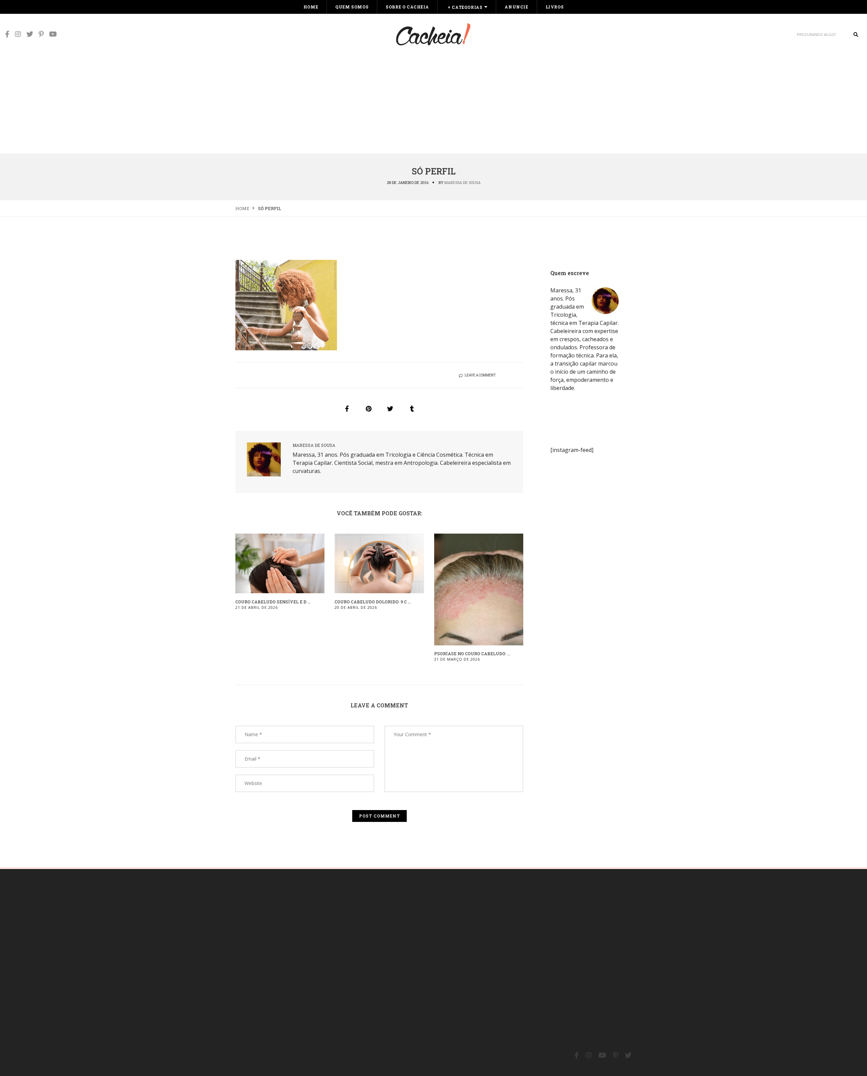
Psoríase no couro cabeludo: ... (472, 653)
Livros (555, 6)
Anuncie (516, 6)
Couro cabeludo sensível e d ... (273, 601)
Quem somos (351, 6)
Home (310, 6)
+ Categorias (465, 7)
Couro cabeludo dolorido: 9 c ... (373, 601)
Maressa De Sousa (462, 182)
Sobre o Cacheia (407, 6)
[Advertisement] (433, 102)
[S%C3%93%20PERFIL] (347, 408)
